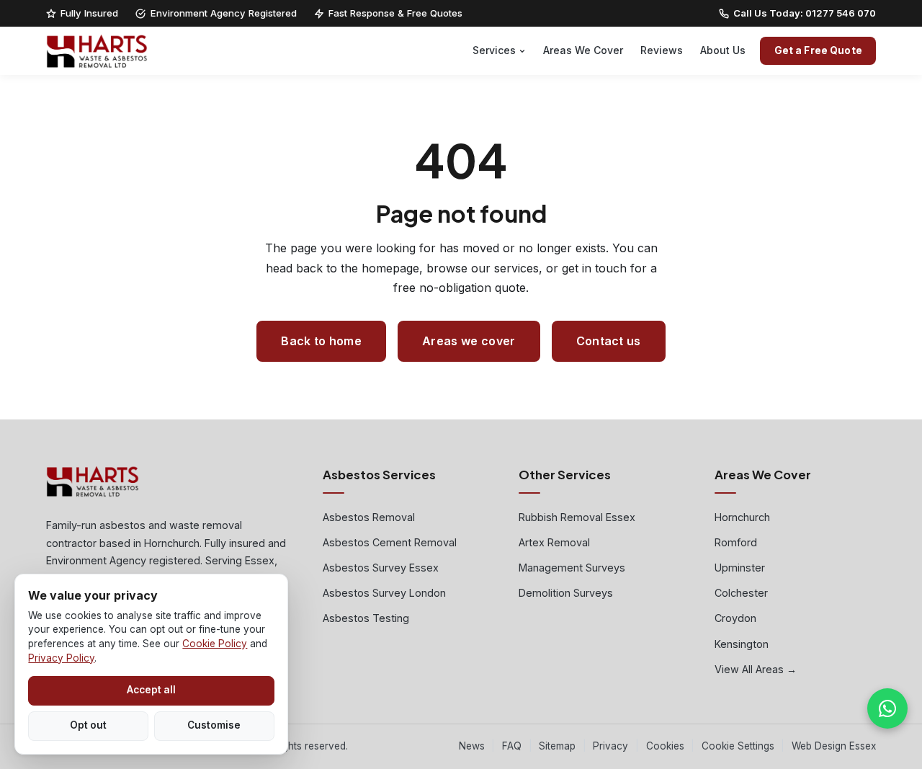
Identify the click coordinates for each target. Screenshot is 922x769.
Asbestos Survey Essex (381, 567)
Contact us (608, 341)
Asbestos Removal (369, 517)
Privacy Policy (61, 658)
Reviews (661, 50)
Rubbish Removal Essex (577, 517)
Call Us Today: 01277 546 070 (804, 13)
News (472, 746)
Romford (736, 542)
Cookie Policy (214, 643)
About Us (723, 50)
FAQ (512, 746)
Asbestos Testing (366, 618)
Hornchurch (742, 517)
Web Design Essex (834, 746)
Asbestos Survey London (384, 593)
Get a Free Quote (818, 50)
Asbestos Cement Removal (390, 542)
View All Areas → (756, 669)
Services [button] (494, 50)
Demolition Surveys (566, 593)
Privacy (610, 746)
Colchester (741, 593)
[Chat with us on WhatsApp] (887, 708)
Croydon (735, 618)
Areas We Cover (583, 50)
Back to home (321, 341)
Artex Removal (554, 542)
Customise (214, 725)
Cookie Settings (738, 746)
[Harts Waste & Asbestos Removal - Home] (97, 51)
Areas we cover (468, 341)
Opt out (88, 725)
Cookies (665, 746)
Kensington (742, 644)
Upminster (740, 567)
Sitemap (557, 746)
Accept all (151, 689)
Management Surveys (572, 567)
